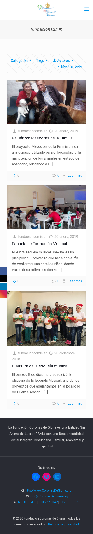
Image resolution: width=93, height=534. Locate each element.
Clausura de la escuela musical (40, 366)
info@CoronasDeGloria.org (49, 496)
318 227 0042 (48, 502)
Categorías (19, 60)
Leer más (74, 175)
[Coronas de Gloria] (46, 9)
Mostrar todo (71, 66)
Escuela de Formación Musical (39, 243)
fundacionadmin (30, 131)
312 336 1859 (69, 502)
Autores (63, 60)
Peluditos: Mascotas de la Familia (42, 138)
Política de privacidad (63, 524)
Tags (40, 60)
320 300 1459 (26, 502)
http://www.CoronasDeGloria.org (48, 490)
